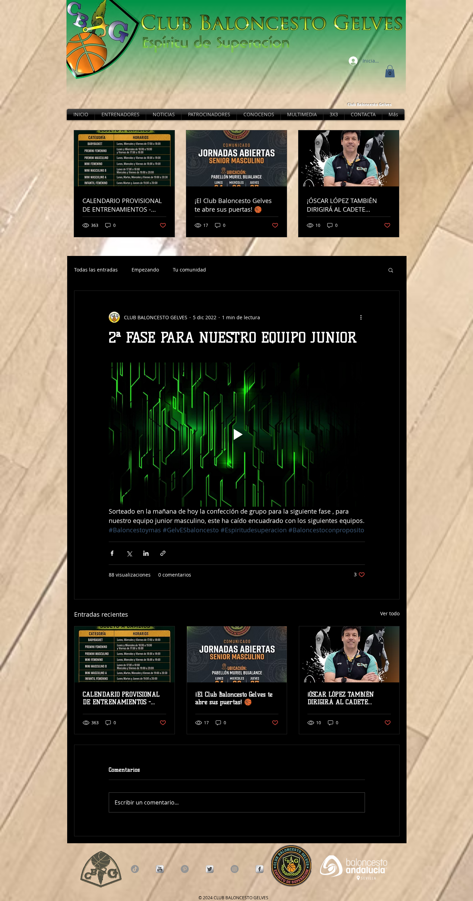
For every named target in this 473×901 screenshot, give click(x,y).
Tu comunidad (189, 270)
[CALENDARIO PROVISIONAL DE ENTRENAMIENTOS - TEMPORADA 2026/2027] (124, 654)
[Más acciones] (361, 317)
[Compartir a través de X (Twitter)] (129, 553)
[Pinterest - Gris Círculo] (185, 869)
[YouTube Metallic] (160, 869)
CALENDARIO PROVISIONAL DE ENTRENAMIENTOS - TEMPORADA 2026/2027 (121, 698)
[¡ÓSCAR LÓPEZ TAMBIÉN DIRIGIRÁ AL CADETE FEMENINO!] (349, 654)
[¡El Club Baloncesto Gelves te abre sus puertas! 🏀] (237, 654)
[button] (390, 71)
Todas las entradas (96, 270)
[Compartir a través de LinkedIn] (146, 553)
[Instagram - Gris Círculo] (235, 869)
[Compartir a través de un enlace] (163, 553)
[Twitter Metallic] (210, 869)
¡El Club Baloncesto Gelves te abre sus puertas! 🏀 (234, 698)
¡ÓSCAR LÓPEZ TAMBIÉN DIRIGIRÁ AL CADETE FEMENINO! (340, 698)
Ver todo (390, 613)
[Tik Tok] (135, 869)
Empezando (145, 270)
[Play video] (237, 434)
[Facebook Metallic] (260, 869)
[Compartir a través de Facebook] (112, 553)
